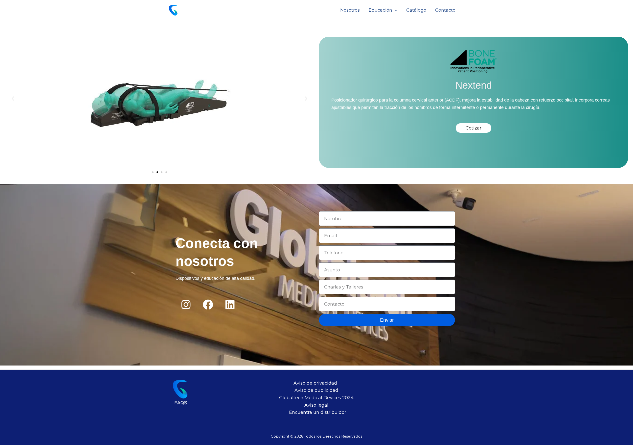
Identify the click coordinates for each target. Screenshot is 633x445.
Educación (380, 10)
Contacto (445, 10)
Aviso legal (316, 405)
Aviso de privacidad (315, 383)
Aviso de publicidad (316, 390)
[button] (13, 99)
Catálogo (416, 10)
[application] (394, 10)
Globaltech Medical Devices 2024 (316, 397)
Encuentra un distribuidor (317, 412)
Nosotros (350, 10)
